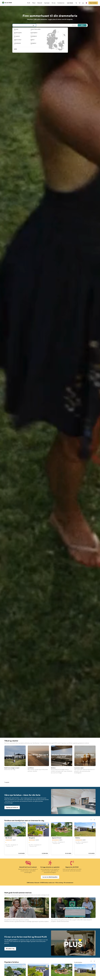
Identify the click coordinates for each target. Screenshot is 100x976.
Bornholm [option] (16, 30)
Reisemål (39, 3)
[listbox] (24, 25)
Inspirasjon (47, 3)
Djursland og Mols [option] (18, 33)
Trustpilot (6, 782)
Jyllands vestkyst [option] (17, 40)
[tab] (10, 835)
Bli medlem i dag (10, 948)
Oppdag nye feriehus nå (12, 807)
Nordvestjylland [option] (34, 33)
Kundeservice (61, 3)
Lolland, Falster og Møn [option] (36, 30)
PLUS (28, 3)
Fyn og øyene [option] (17, 37)
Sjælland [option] (32, 40)
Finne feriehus (93, 3)
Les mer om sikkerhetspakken (50, 877)
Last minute (70, 3)
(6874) (15, 49)
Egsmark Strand (56, 838)
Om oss (53, 3)
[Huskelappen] (79, 2)
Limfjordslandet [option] (17, 44)
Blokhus (77, 838)
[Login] (83, 2)
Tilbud (33, 3)
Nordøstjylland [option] (34, 37)
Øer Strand (9, 838)
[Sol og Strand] (7, 3)
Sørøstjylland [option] (33, 44)
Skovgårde (32, 838)
